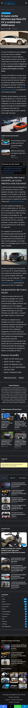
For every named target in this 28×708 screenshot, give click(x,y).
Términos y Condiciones (17, 699)
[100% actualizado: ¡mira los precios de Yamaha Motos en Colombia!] (5, 686)
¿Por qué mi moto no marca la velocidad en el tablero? (18, 514)
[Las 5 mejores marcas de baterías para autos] (23, 680)
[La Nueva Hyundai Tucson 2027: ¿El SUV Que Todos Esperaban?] (5, 560)
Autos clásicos (5, 614)
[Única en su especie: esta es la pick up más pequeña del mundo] (6, 507)
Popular (4, 478)
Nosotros (7, 699)
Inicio (3, 9)
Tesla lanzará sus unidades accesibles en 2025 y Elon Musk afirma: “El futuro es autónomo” (20, 443)
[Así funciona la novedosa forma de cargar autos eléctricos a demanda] (7, 416)
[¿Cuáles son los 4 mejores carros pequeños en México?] (5, 680)
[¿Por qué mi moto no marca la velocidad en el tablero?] (6, 515)
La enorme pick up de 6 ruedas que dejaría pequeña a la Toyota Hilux (18, 492)
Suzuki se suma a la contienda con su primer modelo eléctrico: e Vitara (6, 442)
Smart (21, 378)
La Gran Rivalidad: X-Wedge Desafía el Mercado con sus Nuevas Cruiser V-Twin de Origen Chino (18, 568)
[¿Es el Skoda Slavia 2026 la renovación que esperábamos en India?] (5, 577)
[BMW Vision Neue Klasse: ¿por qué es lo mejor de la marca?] (5, 152)
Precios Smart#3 (8, 173)
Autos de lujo (5, 606)
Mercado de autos (10, 378)
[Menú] (2, 3)
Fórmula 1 (4, 621)
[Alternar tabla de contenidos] (23, 164)
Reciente (12, 478)
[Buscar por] (26, 3)
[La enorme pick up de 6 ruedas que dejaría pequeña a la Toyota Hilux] (6, 492)
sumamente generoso (16, 201)
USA (3, 619)
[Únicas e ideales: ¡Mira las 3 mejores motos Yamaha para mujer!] (5, 674)
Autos (3, 599)
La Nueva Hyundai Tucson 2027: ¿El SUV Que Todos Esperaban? (18, 559)
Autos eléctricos (10, 9)
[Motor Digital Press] (10, 3)
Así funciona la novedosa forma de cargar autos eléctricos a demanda (7, 424)
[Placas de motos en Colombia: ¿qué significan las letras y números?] (6, 500)
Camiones (4, 616)
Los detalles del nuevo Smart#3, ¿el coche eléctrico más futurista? (14, 167)
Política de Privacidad (14, 702)
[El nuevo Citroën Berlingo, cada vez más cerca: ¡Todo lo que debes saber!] (23, 686)
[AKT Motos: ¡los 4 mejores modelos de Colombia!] (23, 674)
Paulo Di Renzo (5, 28)
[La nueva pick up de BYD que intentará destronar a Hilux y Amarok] (6, 485)
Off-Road (4, 624)
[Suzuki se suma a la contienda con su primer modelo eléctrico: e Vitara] (7, 435)
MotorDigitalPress (6, 626)
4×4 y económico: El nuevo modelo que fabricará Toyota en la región (18, 143)
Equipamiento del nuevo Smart (13, 171)
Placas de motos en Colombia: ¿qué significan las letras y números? (18, 499)
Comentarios (22, 478)
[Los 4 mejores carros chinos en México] (14, 680)
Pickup (4, 609)
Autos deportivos (6, 611)
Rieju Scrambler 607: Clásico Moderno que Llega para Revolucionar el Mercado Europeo (13, 550)
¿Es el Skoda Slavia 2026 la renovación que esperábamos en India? (18, 576)
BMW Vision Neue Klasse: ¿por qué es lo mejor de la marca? (18, 153)
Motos (3, 601)
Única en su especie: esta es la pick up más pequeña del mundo (18, 507)
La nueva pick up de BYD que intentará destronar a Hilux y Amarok (18, 484)
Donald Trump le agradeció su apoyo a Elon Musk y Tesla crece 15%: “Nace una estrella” (21, 424)
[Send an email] (9, 28)
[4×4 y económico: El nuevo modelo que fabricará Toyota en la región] (5, 142)
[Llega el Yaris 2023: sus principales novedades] (14, 686)
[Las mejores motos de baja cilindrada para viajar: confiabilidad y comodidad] (14, 674)
